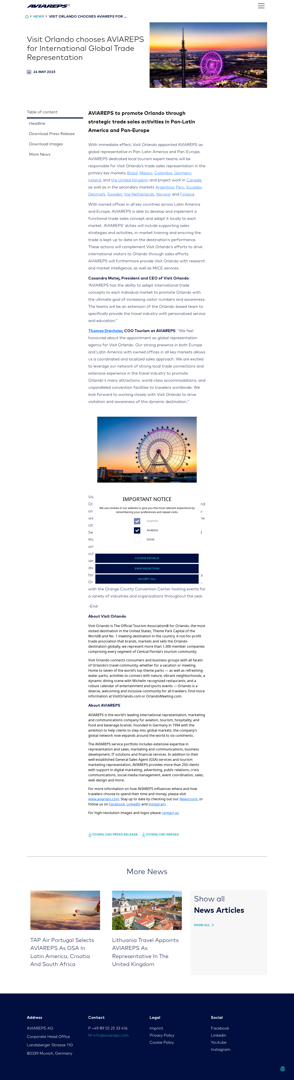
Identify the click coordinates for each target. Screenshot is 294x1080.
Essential (152, 521)
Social (150, 539)
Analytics (152, 530)
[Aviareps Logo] (48, 6)
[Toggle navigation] (261, 6)
